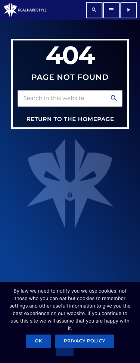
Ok (38, 341)
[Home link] (24, 10)
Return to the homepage (70, 118)
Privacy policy (84, 341)
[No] (65, 351)
